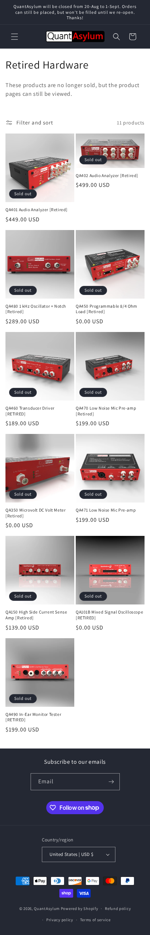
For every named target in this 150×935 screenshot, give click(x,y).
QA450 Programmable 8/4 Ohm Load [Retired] (106, 309)
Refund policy (118, 908)
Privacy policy (59, 919)
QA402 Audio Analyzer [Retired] (107, 175)
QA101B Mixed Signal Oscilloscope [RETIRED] (109, 614)
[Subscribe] (111, 781)
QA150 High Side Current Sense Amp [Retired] (36, 614)
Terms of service (95, 919)
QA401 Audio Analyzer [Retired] (36, 209)
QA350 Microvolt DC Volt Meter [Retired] (35, 512)
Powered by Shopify (79, 908)
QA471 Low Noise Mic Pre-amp (106, 510)
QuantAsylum (47, 908)
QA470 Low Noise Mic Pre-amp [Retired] (106, 411)
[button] (15, 37)
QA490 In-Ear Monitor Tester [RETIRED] (33, 717)
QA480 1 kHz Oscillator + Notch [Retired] (35, 309)
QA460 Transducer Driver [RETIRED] (30, 411)
